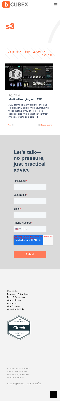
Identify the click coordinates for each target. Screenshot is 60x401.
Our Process (13, 306)
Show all (48, 54)
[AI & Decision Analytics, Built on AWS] (15, 5)
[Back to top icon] (53, 394)
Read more (46, 124)
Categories (14, 51)
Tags (26, 51)
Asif (13, 94)
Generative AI (14, 300)
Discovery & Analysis (17, 294)
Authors (40, 51)
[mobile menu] (55, 4)
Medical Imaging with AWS (25, 99)
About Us (11, 303)
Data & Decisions (16, 297)
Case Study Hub (15, 309)
